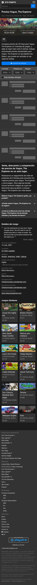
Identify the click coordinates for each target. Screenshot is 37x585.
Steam (31, 239)
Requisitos (5, 461)
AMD (4, 495)
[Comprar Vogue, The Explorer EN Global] (18, 87)
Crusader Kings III (7, 453)
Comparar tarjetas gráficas (9, 500)
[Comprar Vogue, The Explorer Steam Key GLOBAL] (18, 154)
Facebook (5, 532)
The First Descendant (8, 479)
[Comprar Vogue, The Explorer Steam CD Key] (18, 121)
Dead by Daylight (6, 456)
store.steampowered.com (12, 293)
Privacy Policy (5, 527)
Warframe (4, 448)
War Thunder (5, 484)
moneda (5, 68)
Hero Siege (5, 450)
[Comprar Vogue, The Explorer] (18, 104)
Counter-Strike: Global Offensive (11, 464)
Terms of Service (17, 581)
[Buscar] (33, 6)
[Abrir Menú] (34, 2)
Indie (18, 256)
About (3, 517)
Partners (4, 522)
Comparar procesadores (8, 493)
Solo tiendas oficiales (12, 77)
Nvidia (5, 511)
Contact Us (5, 529)
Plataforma (17, 68)
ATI (4, 506)
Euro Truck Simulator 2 (8, 435)
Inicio (9, 2)
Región (28, 68)
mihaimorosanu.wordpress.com (14, 281)
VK (4, 534)
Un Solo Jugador (8, 250)
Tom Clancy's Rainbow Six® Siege (11, 458)
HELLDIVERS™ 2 (7, 443)
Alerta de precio (19, 63)
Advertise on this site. (18, 545)
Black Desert (5, 440)
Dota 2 (3, 482)
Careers (4, 519)
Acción (4, 256)
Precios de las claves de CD (13, 16)
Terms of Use (5, 524)
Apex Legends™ (6, 438)
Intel (4, 498)
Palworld (4, 445)
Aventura (11, 256)
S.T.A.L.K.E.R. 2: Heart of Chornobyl (12, 467)
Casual (23, 256)
